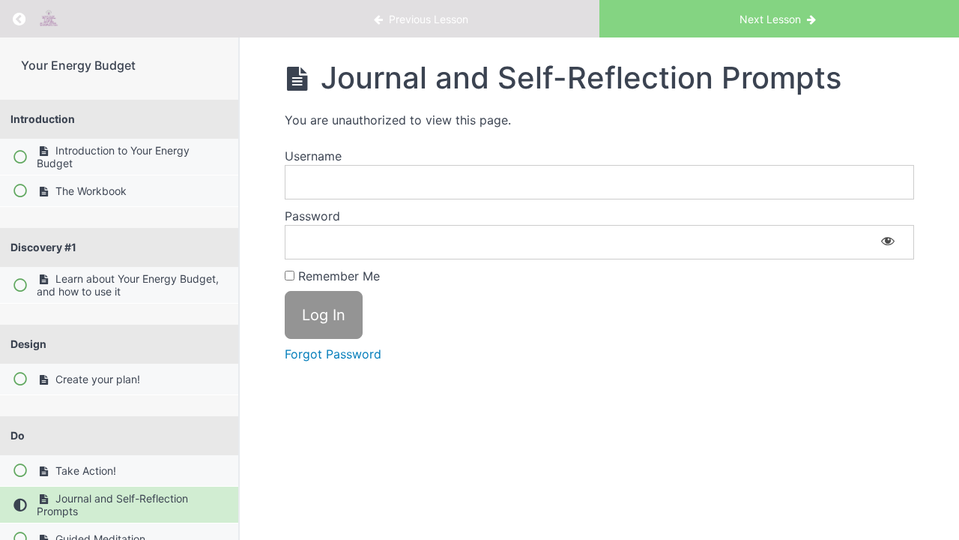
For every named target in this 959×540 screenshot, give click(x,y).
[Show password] (888, 242)
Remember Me (337, 276)
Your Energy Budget (78, 65)
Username (313, 156)
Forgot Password (333, 354)
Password (312, 216)
